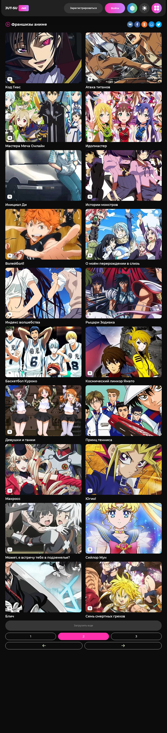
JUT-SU (15, 8)
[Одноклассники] (144, 24)
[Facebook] (137, 24)
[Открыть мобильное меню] (157, 8)
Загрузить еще (83, 625)
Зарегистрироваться (83, 8)
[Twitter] (159, 24)
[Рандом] (132, 8)
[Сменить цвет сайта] (144, 8)
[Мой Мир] (151, 24)
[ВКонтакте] (130, 24)
